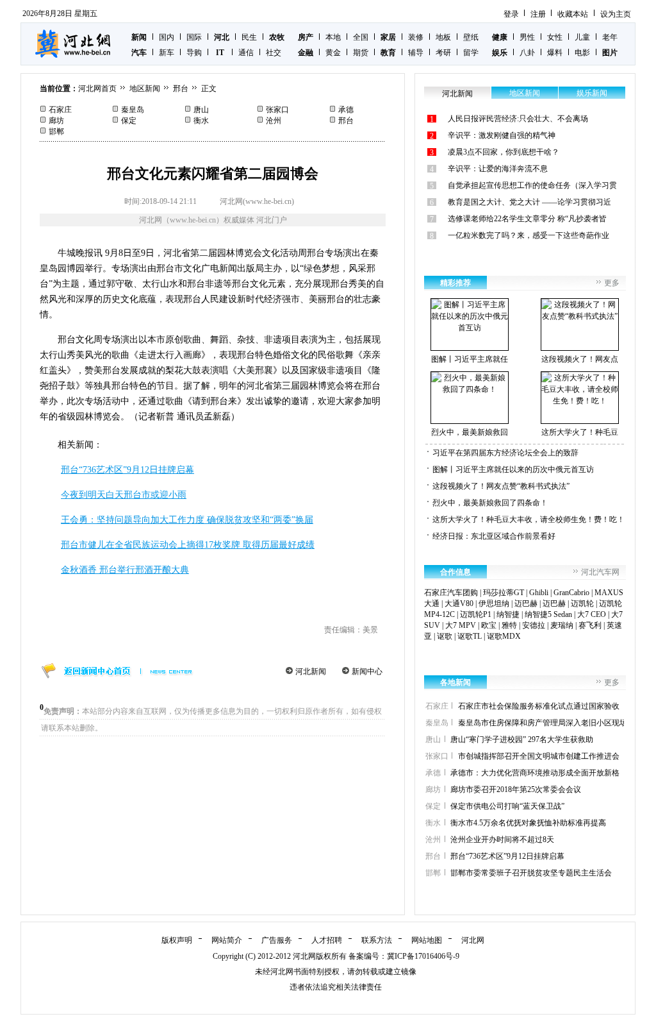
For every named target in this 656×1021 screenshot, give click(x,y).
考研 (443, 52)
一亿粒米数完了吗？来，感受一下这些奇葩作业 (528, 235)
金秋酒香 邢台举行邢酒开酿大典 (125, 570)
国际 (194, 37)
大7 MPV (460, 625)
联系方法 (376, 940)
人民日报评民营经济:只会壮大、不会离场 (518, 118)
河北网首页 (97, 88)
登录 (511, 14)
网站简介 (226, 940)
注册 (538, 14)
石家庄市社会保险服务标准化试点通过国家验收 (538, 706)
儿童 (582, 37)
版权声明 (176, 940)
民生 (249, 37)
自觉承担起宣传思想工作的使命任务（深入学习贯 (532, 185)
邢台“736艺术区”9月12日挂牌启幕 (127, 470)
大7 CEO (591, 614)
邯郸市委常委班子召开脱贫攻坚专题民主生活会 (531, 872)
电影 (582, 52)
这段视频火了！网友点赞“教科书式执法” (501, 486)
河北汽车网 (600, 572)
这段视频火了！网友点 (579, 359)
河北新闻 (310, 671)
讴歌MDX (504, 636)
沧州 (273, 120)
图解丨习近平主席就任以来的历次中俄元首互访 (513, 469)
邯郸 (56, 131)
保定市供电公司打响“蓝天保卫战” (507, 806)
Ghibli (538, 592)
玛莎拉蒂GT (503, 592)
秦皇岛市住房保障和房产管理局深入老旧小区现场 (542, 722)
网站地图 (426, 940)
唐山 (201, 109)
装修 (415, 37)
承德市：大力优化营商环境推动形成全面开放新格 (534, 772)
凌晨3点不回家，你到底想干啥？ (503, 152)
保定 (128, 120)
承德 (346, 109)
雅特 (509, 625)
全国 (360, 37)
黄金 (333, 52)
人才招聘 (326, 940)
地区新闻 (144, 88)
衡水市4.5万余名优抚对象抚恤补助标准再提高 (528, 822)
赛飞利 (590, 625)
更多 (611, 282)
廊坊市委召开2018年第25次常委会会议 (515, 789)
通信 (246, 52)
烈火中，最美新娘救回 (469, 432)
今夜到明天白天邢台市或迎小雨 (123, 495)
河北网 (472, 940)
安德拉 (533, 625)
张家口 (277, 109)
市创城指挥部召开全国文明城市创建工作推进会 (538, 756)
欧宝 (488, 625)
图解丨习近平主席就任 (469, 359)
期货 (360, 52)
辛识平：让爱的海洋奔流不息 (498, 168)
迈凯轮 (582, 603)
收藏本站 (572, 14)
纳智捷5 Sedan (548, 614)
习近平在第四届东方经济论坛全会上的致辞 (505, 452)
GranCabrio (571, 592)
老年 (610, 37)
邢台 (180, 88)
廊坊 (56, 120)
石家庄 (60, 109)
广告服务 (276, 940)
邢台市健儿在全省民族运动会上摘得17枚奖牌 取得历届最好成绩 (188, 545)
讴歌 (444, 636)
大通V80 (459, 603)
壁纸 (471, 37)
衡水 (201, 120)
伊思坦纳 (494, 603)
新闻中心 (367, 671)
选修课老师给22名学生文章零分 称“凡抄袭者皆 (527, 218)
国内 (166, 37)
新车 (166, 52)
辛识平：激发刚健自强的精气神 (501, 135)
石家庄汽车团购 (451, 592)
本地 (333, 37)
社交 (273, 52)
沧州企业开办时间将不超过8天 (502, 839)
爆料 (554, 52)
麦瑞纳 (561, 625)
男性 (527, 37)
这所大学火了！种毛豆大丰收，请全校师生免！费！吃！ (528, 519)
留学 (471, 52)
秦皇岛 (132, 109)
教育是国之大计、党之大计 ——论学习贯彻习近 (529, 202)
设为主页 (615, 14)
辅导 (415, 52)
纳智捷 (508, 614)
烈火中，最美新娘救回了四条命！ (490, 502)
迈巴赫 (525, 603)
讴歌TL (469, 636)
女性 (554, 37)
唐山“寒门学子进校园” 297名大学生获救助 (521, 739)
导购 (194, 52)
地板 (443, 37)
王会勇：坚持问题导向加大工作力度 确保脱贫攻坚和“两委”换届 (187, 520)
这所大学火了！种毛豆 (579, 432)
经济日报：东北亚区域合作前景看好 (493, 536)
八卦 (527, 52)
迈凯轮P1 (475, 614)
